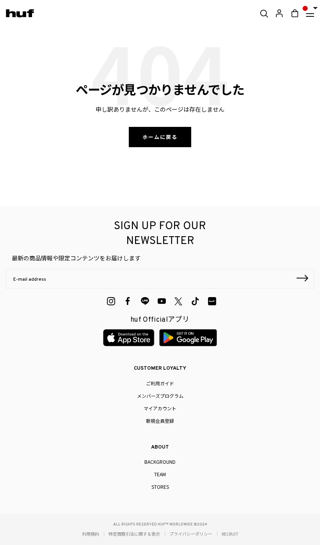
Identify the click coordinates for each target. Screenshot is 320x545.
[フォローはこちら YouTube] (162, 301)
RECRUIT (230, 534)
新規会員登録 (160, 420)
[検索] (263, 13)
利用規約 (90, 534)
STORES (160, 486)
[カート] (295, 13)
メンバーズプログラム (160, 395)
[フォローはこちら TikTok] (195, 301)
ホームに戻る (160, 137)
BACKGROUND (160, 461)
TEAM (160, 474)
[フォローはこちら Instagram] (111, 301)
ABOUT (160, 447)
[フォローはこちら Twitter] (178, 301)
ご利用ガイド (160, 383)
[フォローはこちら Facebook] (128, 301)
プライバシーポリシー (190, 534)
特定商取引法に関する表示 (134, 534)
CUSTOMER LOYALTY (160, 368)
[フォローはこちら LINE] (145, 301)
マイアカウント (160, 408)
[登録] (302, 279)
